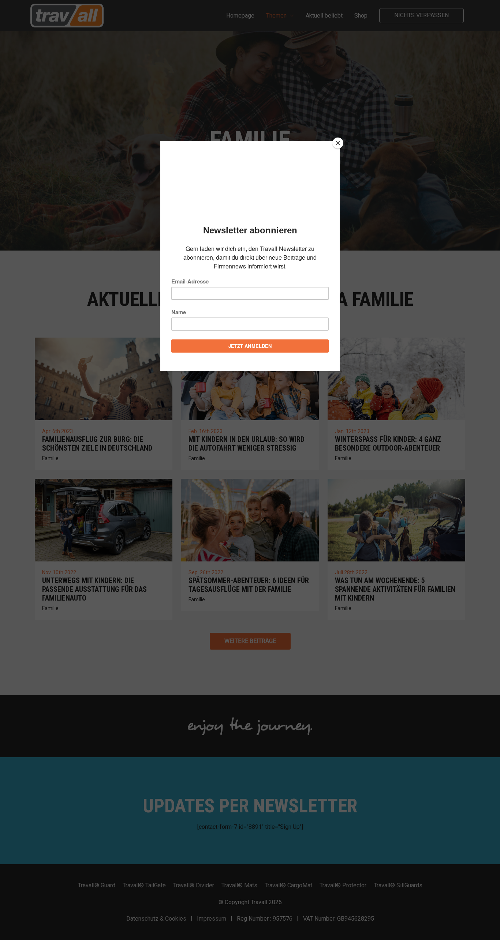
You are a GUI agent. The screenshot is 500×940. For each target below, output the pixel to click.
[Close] (337, 143)
